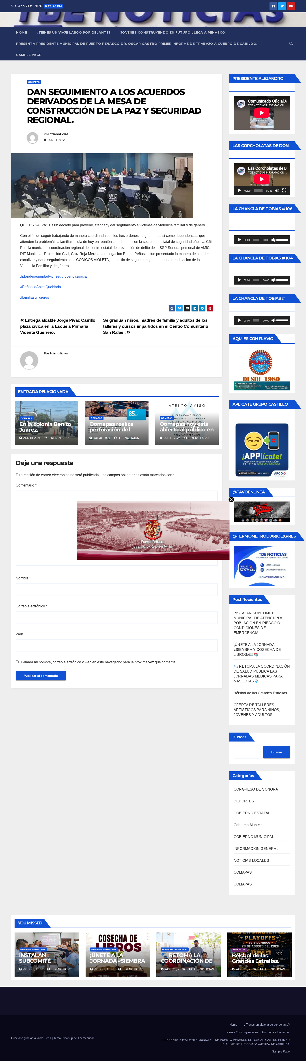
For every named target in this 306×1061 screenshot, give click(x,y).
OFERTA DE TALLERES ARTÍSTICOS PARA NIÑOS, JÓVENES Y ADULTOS (257, 710)
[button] (291, 43)
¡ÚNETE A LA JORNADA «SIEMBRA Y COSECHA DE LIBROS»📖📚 (257, 649)
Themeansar (86, 1038)
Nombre (23, 578)
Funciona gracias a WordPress (31, 1038)
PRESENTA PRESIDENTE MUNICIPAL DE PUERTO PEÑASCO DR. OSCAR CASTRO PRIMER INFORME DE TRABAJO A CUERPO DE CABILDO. (136, 44)
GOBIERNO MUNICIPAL (254, 837)
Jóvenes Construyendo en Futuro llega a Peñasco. (173, 32)
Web (19, 634)
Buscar (239, 737)
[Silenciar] (277, 190)
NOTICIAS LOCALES (251, 860)
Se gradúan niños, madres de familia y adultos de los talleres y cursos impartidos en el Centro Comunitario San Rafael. (155, 326)
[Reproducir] (239, 190)
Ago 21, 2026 (33, 969)
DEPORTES (244, 801)
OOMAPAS (34, 82)
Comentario (26, 485)
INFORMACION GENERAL (256, 849)
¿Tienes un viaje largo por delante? (74, 32)
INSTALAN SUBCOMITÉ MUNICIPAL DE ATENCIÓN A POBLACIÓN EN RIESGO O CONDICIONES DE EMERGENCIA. (258, 623)
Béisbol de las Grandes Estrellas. (261, 693)
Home (21, 32)
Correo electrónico (31, 606)
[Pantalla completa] (284, 190)
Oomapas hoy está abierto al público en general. (187, 429)
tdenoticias (59, 134)
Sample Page (28, 55)
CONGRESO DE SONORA (256, 789)
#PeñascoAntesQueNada (40, 287)
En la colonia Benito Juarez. (45, 427)
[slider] (282, 239)
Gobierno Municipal (250, 825)
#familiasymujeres (34, 297)
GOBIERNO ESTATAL (252, 813)
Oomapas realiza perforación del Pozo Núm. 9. (111, 429)
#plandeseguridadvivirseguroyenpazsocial (54, 276)
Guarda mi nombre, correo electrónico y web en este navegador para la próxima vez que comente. (98, 662)
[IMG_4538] (153, 530)
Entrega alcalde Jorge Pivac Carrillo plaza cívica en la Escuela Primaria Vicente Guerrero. (57, 326)
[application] (262, 179)
